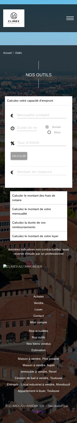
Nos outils (38, 337)
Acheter (38, 296)
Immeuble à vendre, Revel (38, 371)
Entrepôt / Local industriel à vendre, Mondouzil (38, 384)
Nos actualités (38, 331)
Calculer (19, 156)
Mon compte (38, 322)
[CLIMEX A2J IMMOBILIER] (13, 18)
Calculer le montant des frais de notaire (33, 198)
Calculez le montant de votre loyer (35, 236)
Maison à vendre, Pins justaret (38, 358)
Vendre (38, 303)
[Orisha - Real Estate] (38, 412)
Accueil (7, 52)
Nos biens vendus (39, 343)
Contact (38, 316)
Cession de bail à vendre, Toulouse (38, 378)
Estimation (38, 350)
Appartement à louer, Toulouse (38, 391)
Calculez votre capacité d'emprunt (30, 100)
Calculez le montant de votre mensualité (31, 211)
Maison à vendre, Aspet (39, 365)
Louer (39, 309)
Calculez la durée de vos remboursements (29, 225)
